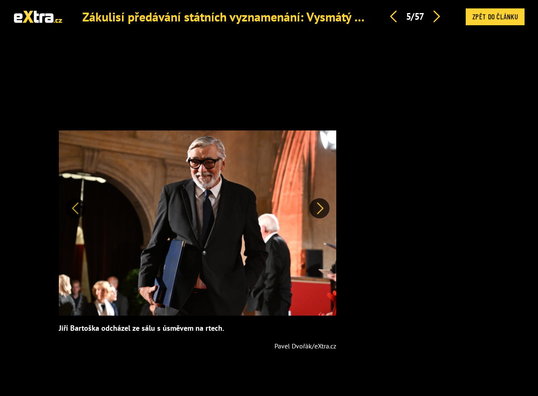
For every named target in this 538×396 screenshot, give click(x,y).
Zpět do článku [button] (495, 16)
